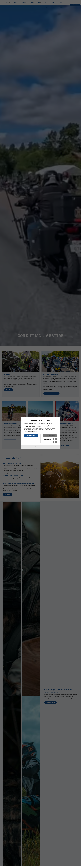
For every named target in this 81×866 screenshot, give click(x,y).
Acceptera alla (31, 435)
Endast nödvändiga (50, 435)
